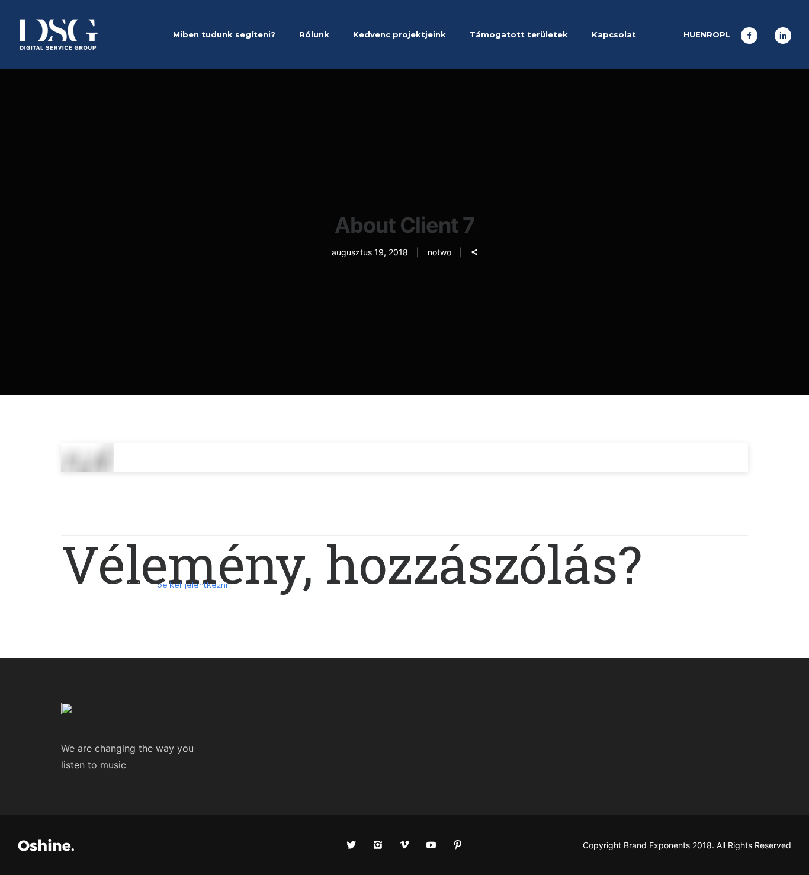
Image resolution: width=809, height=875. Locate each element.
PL (725, 34)
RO (713, 34)
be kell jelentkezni (192, 584)
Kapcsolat (614, 34)
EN (701, 34)
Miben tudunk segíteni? (224, 34)
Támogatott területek (519, 34)
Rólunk (314, 34)
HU (689, 34)
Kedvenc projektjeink (399, 34)
